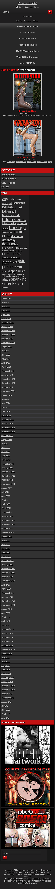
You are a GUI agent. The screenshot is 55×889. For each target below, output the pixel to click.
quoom (5, 271)
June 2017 (5, 710)
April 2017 (5, 718)
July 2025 (5, 351)
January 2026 (7, 327)
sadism (20, 271)
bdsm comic (24, 115)
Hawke (19, 251)
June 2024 (5, 403)
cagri (50, 162)
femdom (5, 251)
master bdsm (8, 257)
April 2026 (5, 315)
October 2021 (7, 528)
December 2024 (8, 379)
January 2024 (7, 423)
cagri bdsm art (46, 115)
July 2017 (5, 706)
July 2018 (5, 657)
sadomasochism (9, 274)
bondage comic (9, 232)
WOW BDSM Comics (27, 26)
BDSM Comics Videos (27, 51)
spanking (19, 279)
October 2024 (7, 387)
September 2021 (8, 532)
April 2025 (5, 363)
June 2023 (5, 448)
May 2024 (5, 407)
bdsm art (9, 211)
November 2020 (8, 573)
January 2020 (7, 597)
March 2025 (6, 367)
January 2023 (7, 468)
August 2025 (6, 347)
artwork (19, 203)
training (5, 287)
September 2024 (8, 391)
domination (7, 247)
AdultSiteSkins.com (29, 883)
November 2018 (8, 641)
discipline (17, 236)
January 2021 (7, 565)
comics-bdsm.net (27, 45)
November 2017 (8, 690)
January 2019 (7, 633)
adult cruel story (13, 115)
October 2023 (7, 436)
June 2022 (5, 496)
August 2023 (6, 440)
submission (12, 283)
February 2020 (7, 593)
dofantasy (8, 240)
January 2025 (7, 375)
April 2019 (5, 621)
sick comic (6, 276)
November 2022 (8, 476)
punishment (12, 267)
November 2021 (8, 524)
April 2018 (5, 670)
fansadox (20, 247)
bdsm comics (9, 223)
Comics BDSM (27, 3)
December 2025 (8, 331)
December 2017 (8, 686)
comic (20, 231)
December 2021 (8, 520)
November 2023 (8, 431)
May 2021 (5, 548)
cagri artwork (35, 115)
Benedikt (5, 228)
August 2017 (6, 702)
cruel (6, 236)
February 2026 (7, 322)
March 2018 (6, 674)
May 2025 (5, 359)
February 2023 (7, 464)
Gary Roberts (8, 183)
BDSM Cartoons (27, 38)
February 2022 (7, 512)
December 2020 (8, 569)
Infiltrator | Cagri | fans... (27, 111)
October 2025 (7, 339)
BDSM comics (8, 179)
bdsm (6, 207)
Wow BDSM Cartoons (27, 57)
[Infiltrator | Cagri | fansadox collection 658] (27, 91)
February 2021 (7, 561)
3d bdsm (11, 199)
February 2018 (7, 678)
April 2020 (5, 585)
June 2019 (5, 613)
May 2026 (5, 310)
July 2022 (5, 492)
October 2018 (7, 645)
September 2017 (8, 698)
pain (21, 261)
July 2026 (5, 302)
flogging (12, 250)
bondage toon (42, 162)
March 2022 (6, 508)
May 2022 (5, 500)
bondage (17, 227)
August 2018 (6, 653)
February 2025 (7, 371)
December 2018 (8, 637)
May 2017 (5, 714)
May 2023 (5, 452)
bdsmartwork (11, 215)
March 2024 (6, 415)
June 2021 (5, 545)
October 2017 (7, 694)
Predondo (5, 264)
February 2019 (7, 629)
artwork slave (21, 162)
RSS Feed (19, 21)
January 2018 (7, 682)
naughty (13, 261)
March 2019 (6, 625)
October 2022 (7, 480)
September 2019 (8, 605)
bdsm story (22, 223)
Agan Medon (8, 175)
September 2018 (8, 649)
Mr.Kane (5, 261)
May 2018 (5, 666)
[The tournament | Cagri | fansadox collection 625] (27, 138)
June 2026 (5, 306)
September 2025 (8, 343)
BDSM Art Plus (27, 32)
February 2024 (7, 419)
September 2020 (8, 581)
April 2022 (5, 504)
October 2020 (7, 577)
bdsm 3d (16, 207)
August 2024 (6, 395)
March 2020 (6, 589)
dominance (10, 244)
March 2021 (6, 557)
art (10, 203)
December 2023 (8, 427)
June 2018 (5, 661)
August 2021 (6, 536)
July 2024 (5, 399)
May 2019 (5, 617)
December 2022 (8, 472)
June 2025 (5, 355)
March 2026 (6, 319)
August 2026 (6, 298)
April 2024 (5, 411)
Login (30, 16)
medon (17, 257)
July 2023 (5, 444)
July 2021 (5, 540)
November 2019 (8, 601)
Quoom (5, 187)
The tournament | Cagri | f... (27, 157)
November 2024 (8, 383)
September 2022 (8, 484)
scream (20, 274)
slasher (21, 276)
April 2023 (5, 456)
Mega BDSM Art (28, 63)
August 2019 (6, 609)
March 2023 (6, 460)
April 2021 (5, 552)
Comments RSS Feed (31, 21)
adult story (11, 162)
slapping (14, 276)
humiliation (11, 254)
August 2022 (6, 488)
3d (4, 199)
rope (12, 271)
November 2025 (8, 335)
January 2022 (7, 516)
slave (6, 279)
